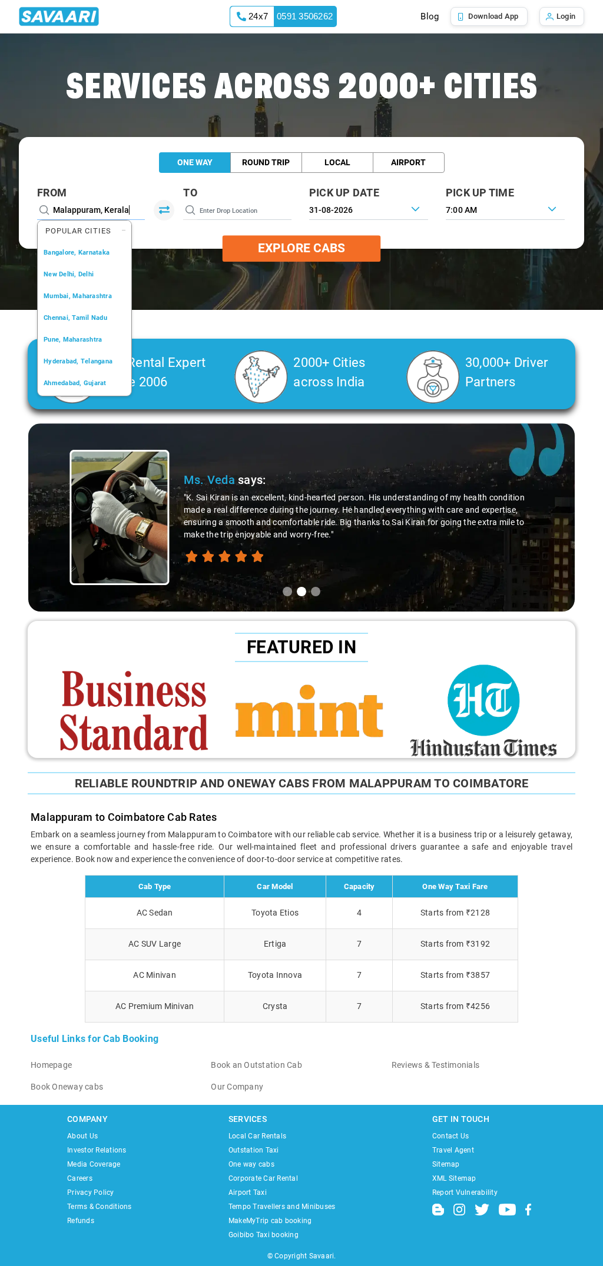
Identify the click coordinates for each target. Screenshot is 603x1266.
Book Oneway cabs (67, 1086)
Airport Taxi (247, 1192)
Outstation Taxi (253, 1150)
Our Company (237, 1086)
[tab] (287, 591)
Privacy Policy (90, 1192)
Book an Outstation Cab (256, 1065)
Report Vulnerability (465, 1192)
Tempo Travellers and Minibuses (282, 1206)
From (52, 192)
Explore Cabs (301, 248)
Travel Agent (453, 1150)
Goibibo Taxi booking (263, 1235)
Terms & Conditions (99, 1206)
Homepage (51, 1065)
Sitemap (446, 1164)
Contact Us (450, 1136)
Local (337, 162)
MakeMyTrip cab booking (270, 1221)
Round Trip (266, 162)
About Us (82, 1136)
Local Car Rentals (257, 1136)
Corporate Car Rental (263, 1178)
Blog (429, 16)
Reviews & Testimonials (436, 1065)
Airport (408, 162)
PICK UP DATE (344, 192)
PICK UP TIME (480, 192)
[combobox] (505, 209)
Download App (493, 16)
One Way (195, 162)
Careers (79, 1178)
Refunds (80, 1221)
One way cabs (251, 1164)
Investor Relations (97, 1150)
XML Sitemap (454, 1178)
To (190, 192)
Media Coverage (94, 1164)
